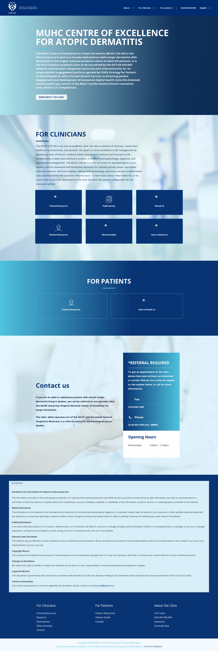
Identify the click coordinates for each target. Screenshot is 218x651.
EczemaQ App (161, 625)
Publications (43, 621)
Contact (40, 629)
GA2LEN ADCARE (163, 617)
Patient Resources (105, 613)
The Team (159, 613)
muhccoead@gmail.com (103, 585)
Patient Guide (102, 617)
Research (41, 617)
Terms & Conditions (152, 646)
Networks (159, 621)
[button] (130, 8)
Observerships (44, 625)
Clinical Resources (46, 613)
